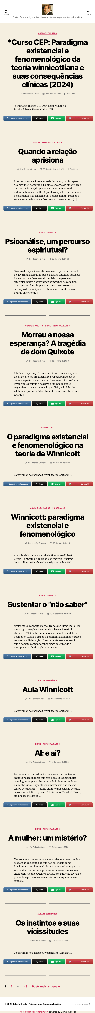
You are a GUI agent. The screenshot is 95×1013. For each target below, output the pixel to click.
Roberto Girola (32, 93)
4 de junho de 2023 (60, 762)
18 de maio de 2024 (61, 543)
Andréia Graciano (39, 463)
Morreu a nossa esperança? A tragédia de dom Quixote (47, 343)
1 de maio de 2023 (60, 940)
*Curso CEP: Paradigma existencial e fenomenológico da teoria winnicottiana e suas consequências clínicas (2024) (47, 63)
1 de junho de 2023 (60, 847)
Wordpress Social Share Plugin (34, 1012)
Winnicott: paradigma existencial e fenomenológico (47, 525)
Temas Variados (61, 326)
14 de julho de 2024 (61, 463)
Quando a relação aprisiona (47, 155)
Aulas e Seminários (40, 508)
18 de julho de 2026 (60, 361)
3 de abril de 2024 (53, 93)
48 (25, 986)
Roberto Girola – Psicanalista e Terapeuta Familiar (37, 1004)
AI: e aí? (47, 752)
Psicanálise (47, 428)
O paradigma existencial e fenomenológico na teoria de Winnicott (47, 445)
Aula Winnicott (47, 689)
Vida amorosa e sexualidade (47, 142)
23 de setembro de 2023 (60, 614)
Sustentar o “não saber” (48, 604)
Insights (51, 232)
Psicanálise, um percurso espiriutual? (47, 245)
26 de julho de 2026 (60, 259)
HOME (42, 232)
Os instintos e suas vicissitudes (47, 927)
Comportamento (34, 326)
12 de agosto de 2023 (60, 699)
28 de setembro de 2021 (53, 169)
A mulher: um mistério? (47, 837)
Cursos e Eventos (47, 33)
